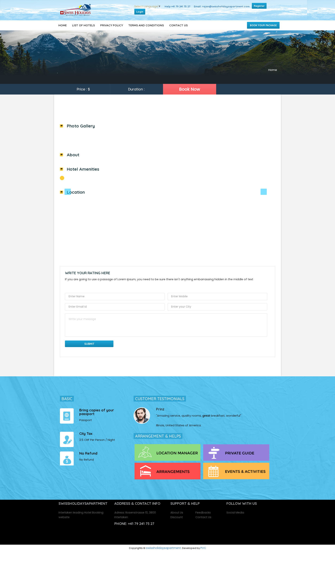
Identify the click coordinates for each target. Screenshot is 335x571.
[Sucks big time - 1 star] (68, 287)
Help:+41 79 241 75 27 (177, 6)
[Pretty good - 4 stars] (88, 287)
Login (139, 11)
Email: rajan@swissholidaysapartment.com (222, 6)
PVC (203, 548)
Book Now (189, 89)
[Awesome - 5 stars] (95, 287)
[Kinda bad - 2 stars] (75, 287)
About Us (176, 512)
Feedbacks (203, 512)
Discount (176, 517)
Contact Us (178, 25)
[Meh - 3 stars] (82, 287)
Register (259, 5)
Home (62, 25)
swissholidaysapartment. (163, 548)
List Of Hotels (83, 25)
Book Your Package (263, 25)
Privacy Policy (111, 25)
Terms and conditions (146, 25)
